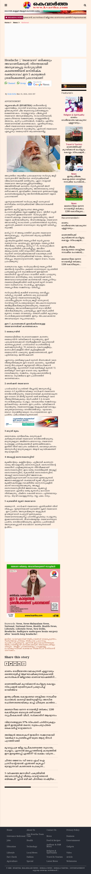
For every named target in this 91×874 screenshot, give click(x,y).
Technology (32, 847)
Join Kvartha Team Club (35, 835)
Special (30, 861)
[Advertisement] (45, 40)
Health (30, 840)
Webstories (71, 861)
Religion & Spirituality (52, 852)
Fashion (30, 857)
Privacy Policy (72, 830)
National (25, 22)
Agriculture (12, 861)
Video (69, 853)
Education (11, 847)
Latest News (52, 861)
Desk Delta (12, 94)
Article (69, 857)
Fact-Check (12, 857)
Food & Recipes (53, 840)
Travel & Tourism (55, 857)
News (15, 22)
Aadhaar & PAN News (54, 846)
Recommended (69, 218)
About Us (31, 830)
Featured (66, 93)
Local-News (32, 853)
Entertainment (73, 840)
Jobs (9, 840)
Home (7, 22)
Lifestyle (11, 853)
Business (70, 836)
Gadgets (70, 847)
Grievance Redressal (16, 836)
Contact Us (51, 830)
